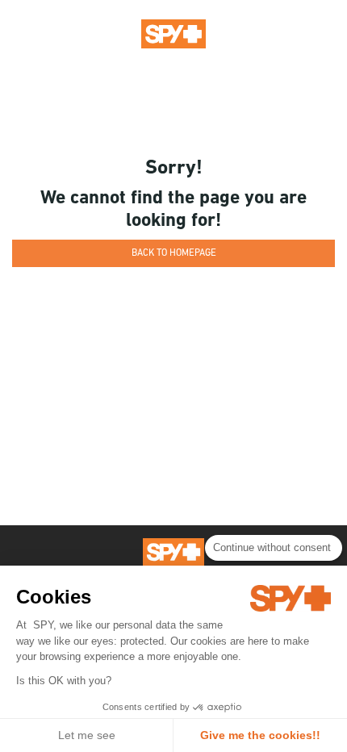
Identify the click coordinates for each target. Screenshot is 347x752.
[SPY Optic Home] (173, 33)
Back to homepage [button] (174, 253)
